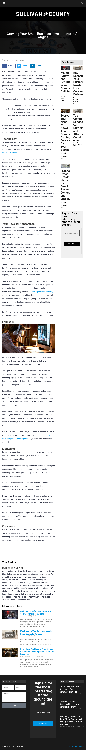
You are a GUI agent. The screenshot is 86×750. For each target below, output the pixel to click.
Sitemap (81, 746)
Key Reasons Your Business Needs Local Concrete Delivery (79, 83)
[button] (4, 3)
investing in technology (11, 153)
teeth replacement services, (42, 292)
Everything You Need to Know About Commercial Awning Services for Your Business (37, 651)
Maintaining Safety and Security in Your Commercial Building (68, 82)
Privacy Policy (73, 746)
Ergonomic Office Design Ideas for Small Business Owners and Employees (68, 184)
